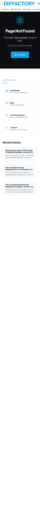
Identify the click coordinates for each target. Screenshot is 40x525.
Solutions (5, 9)
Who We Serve (16, 9)
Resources (27, 9)
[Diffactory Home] (20, 4)
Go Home (22, 55)
